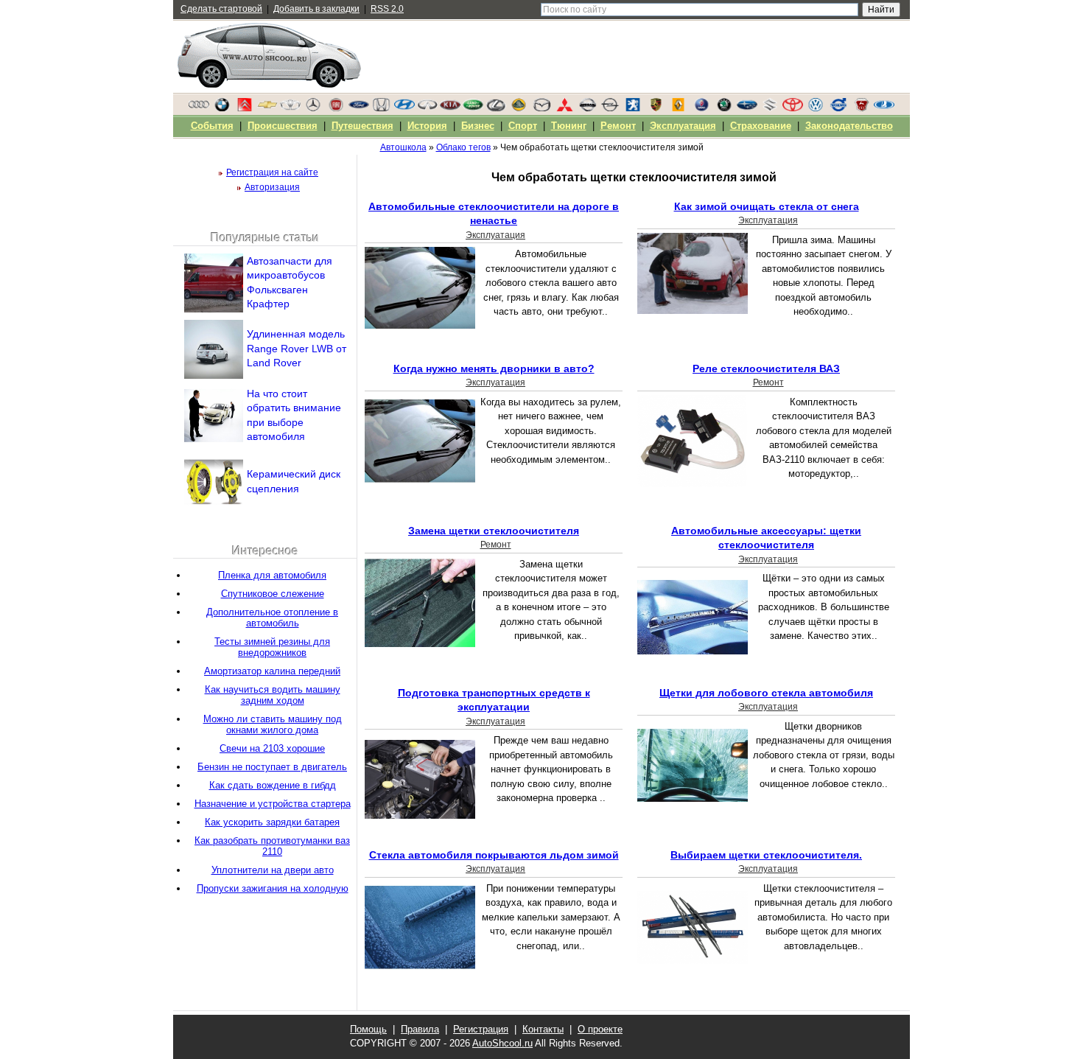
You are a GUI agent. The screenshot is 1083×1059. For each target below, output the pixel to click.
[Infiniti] (427, 108)
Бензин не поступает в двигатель (272, 766)
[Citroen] (244, 108)
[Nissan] (587, 108)
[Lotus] (518, 108)
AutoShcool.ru (502, 1043)
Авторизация (272, 187)
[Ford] (358, 108)
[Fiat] (336, 108)
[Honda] (381, 108)
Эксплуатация (495, 235)
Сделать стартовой (221, 9)
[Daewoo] (290, 108)
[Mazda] (541, 108)
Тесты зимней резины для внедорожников (272, 647)
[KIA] (450, 108)
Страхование (760, 125)
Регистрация (480, 1029)
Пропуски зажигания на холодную (272, 888)
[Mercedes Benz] (313, 108)
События (212, 125)
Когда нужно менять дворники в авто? (494, 368)
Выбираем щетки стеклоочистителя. (766, 855)
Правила (420, 1029)
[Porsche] (655, 108)
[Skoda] (724, 108)
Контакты (543, 1029)
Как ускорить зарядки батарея (272, 822)
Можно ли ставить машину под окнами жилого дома (272, 724)
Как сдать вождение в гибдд (272, 785)
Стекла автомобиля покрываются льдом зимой (494, 855)
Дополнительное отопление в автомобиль (272, 618)
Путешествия (362, 125)
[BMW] (221, 108)
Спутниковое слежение (272, 593)
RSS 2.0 (387, 9)
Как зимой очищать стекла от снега (766, 206)
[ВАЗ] (884, 108)
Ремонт (768, 382)
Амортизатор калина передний (272, 671)
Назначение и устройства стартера (272, 803)
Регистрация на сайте (272, 172)
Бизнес (477, 125)
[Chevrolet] (267, 108)
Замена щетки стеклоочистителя (493, 531)
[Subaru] (747, 108)
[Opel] (610, 108)
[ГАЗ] (861, 108)
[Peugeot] (633, 108)
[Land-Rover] (473, 108)
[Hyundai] (404, 108)
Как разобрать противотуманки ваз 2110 (272, 846)
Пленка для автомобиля (272, 575)
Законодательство (849, 125)
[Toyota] (792, 108)
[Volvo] (838, 108)
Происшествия (283, 125)
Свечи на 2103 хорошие (272, 748)
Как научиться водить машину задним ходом (272, 695)
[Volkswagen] (815, 108)
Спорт (522, 125)
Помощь (368, 1029)
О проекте (600, 1029)
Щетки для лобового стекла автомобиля (766, 693)
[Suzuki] (770, 108)
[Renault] (678, 108)
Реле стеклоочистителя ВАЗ (766, 368)
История (427, 125)
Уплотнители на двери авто (272, 869)
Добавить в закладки (316, 9)
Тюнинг (568, 125)
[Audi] (199, 108)
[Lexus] (496, 108)
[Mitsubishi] (564, 108)
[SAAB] (701, 108)
